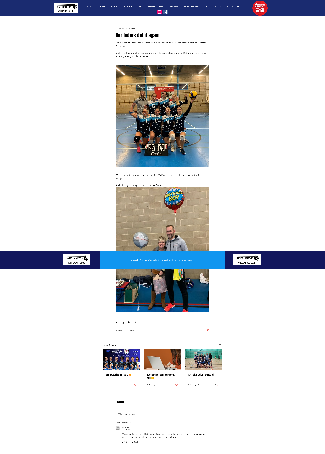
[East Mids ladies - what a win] (203, 359)
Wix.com (190, 260)
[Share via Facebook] (117, 322)
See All (219, 344)
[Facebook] (165, 12)
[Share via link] (135, 322)
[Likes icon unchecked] (123, 442)
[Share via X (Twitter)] (123, 322)
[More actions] (207, 28)
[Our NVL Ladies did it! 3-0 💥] (121, 359)
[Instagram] (159, 12)
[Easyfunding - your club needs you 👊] (162, 359)
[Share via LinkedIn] (129, 322)
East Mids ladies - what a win (201, 374)
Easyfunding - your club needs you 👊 (161, 376)
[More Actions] (207, 428)
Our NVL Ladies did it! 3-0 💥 (118, 374)
